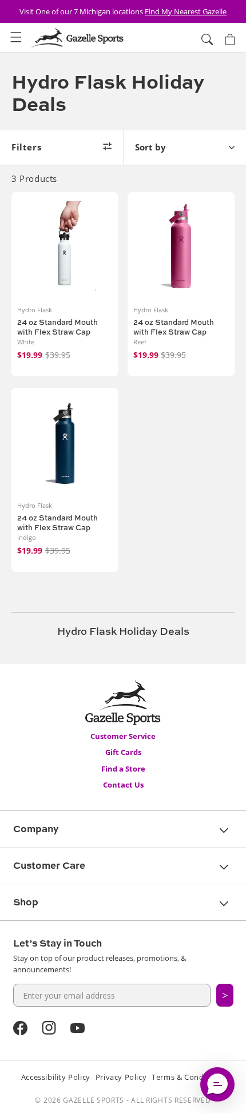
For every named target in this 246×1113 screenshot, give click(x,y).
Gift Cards (123, 752)
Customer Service (123, 736)
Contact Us (123, 785)
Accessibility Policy (55, 1077)
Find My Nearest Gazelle (186, 11)
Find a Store (123, 769)
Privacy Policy (121, 1077)
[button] (16, 37)
